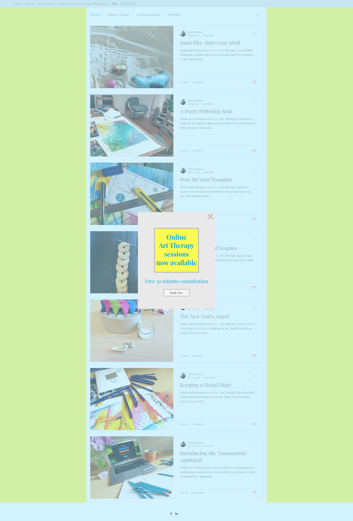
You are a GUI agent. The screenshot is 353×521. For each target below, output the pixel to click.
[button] (210, 216)
